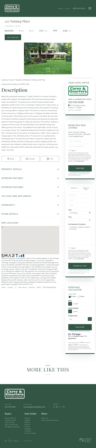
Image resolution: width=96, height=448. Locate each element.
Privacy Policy (80, 161)
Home (3, 287)
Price (70, 300)
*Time (70, 217)
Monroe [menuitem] (27, 424)
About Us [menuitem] (44, 418)
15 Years (82, 296)
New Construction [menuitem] (11, 424)
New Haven (22, 287)
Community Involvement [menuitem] (50, 420)
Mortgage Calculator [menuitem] (12, 427)
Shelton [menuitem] (27, 418)
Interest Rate (72, 316)
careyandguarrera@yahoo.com (34, 407)
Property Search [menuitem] (10, 420)
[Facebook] (54, 407)
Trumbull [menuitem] (27, 431)
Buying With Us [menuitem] (10, 418)
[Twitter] (60, 407)
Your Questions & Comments (77, 224)
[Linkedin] (57, 407)
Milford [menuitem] (27, 422)
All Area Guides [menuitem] (30, 433)
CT (16, 287)
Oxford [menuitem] (27, 427)
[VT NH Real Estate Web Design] (85, 440)
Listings (10, 287)
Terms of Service (79, 273)
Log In (68, 8)
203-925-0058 (80, 8)
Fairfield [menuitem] (27, 420)
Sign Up (60, 8)
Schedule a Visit (86, 188)
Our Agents (78, 110)
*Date (70, 210)
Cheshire (31, 287)
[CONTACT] (13, 37)
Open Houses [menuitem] (10, 422)
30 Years (73, 296)
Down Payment (73, 308)
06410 (39, 287)
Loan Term (72, 294)
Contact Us (71, 110)
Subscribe (80, 168)
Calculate (80, 327)
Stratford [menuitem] (27, 429)
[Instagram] (64, 407)
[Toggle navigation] (89, 8)
